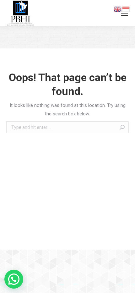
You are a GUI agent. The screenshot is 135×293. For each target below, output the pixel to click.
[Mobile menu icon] (125, 13)
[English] (118, 9)
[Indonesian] (126, 9)
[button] (13, 279)
